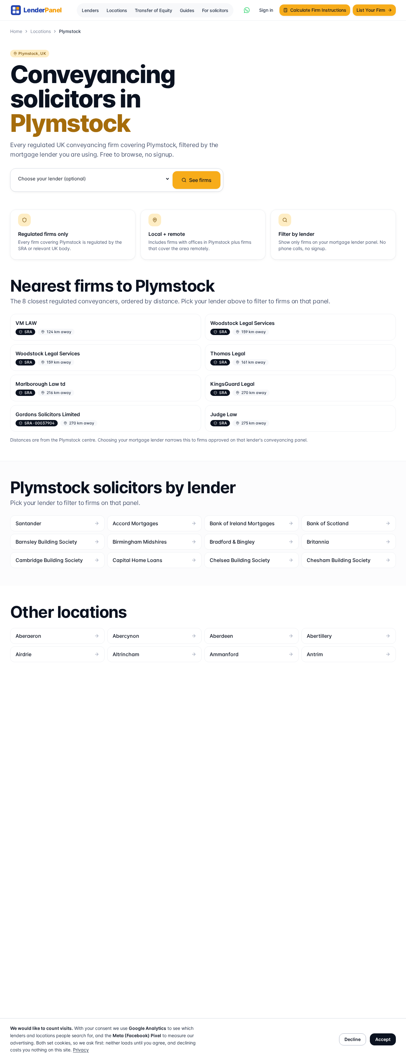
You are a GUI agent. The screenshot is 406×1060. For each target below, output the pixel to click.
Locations (117, 10)
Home (16, 31)
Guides (187, 10)
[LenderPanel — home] (39, 10)
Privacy (81, 1049)
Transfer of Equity (153, 10)
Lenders (90, 10)
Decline (352, 1039)
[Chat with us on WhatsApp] (247, 10)
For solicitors (215, 10)
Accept (382, 1039)
